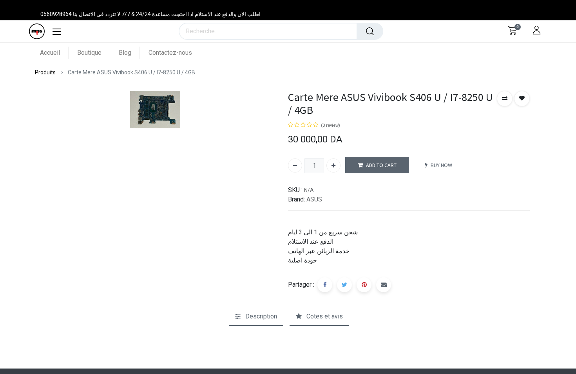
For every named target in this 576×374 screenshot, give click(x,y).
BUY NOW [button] (441, 165)
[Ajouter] (333, 165)
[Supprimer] (295, 165)
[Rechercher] (370, 31)
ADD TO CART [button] (381, 165)
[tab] (256, 316)
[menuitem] (54, 53)
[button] (505, 98)
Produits (45, 72)
